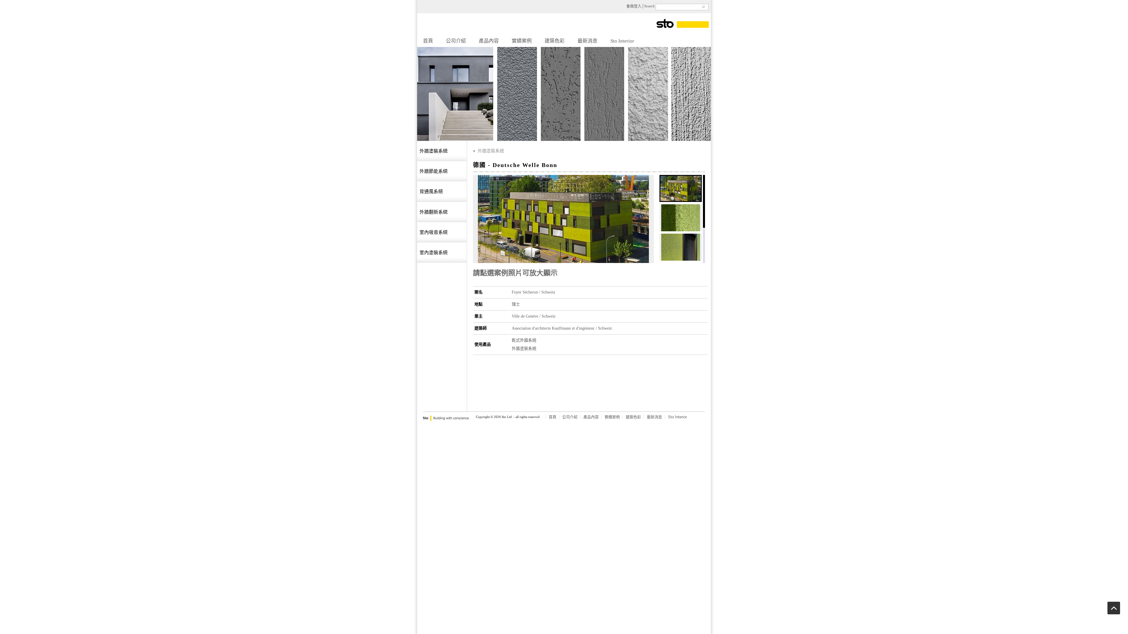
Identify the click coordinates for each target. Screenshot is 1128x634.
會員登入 (634, 6)
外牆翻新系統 (433, 212)
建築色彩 (555, 41)
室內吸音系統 (433, 232)
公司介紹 (456, 41)
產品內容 (489, 41)
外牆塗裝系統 (433, 151)
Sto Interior (622, 41)
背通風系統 (431, 191)
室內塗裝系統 (433, 252)
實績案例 (522, 41)
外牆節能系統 (433, 171)
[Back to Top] (1113, 612)
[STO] (674, 32)
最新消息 (587, 41)
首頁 (428, 41)
